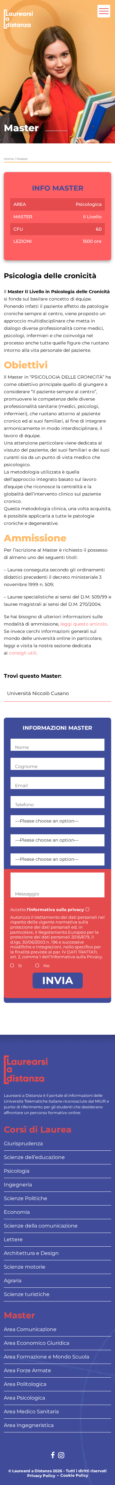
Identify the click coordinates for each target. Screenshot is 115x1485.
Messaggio (27, 894)
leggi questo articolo (83, 624)
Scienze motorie (24, 1267)
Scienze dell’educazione (34, 1157)
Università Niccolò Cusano (38, 693)
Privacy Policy (41, 1476)
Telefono (24, 804)
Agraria (12, 1281)
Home (9, 159)
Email (21, 785)
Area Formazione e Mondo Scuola (46, 1357)
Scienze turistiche (27, 1294)
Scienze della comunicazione (41, 1226)
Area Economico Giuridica (36, 1343)
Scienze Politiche (25, 1198)
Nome (22, 747)
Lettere (13, 1239)
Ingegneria (18, 1185)
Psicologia (16, 1171)
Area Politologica (25, 1384)
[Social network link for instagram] (61, 1456)
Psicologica (89, 204)
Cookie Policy (74, 1475)
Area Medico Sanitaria (31, 1412)
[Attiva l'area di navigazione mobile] (103, 11)
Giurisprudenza (23, 1144)
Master (22, 159)
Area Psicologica (24, 1398)
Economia (17, 1212)
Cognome (26, 766)
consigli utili (22, 653)
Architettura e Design (31, 1253)
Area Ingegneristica (29, 1425)
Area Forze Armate (27, 1370)
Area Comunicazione (30, 1329)
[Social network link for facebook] (53, 1456)
